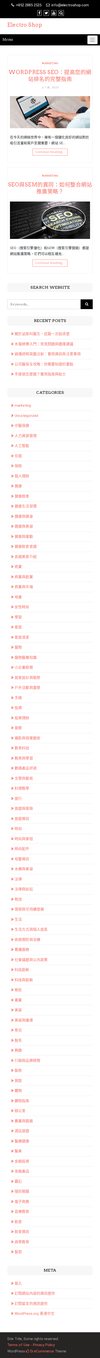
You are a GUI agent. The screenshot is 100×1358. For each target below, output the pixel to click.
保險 (18, 466)
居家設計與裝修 (27, 677)
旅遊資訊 (22, 819)
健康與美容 (24, 526)
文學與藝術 (24, 778)
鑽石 (18, 1181)
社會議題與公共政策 (31, 960)
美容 (18, 1010)
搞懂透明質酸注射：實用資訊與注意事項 (48, 354)
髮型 (18, 1252)
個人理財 (22, 476)
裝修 (18, 1070)
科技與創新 (24, 980)
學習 (18, 617)
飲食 (18, 1222)
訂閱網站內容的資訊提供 (35, 1293)
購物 (18, 1090)
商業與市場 (24, 587)
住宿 (18, 456)
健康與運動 (24, 536)
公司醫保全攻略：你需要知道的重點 (44, 364)
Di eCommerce (41, 1351)
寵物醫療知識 (26, 657)
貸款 (18, 1081)
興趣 (18, 1050)
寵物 (18, 647)
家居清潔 (22, 637)
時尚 (18, 829)
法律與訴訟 (24, 889)
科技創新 (22, 970)
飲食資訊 (22, 1232)
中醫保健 (22, 425)
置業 (18, 1000)
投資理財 (22, 718)
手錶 (18, 698)
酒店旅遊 (22, 1131)
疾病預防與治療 (27, 939)
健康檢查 (22, 496)
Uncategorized (26, 415)
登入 (18, 1283)
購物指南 (22, 1101)
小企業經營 (24, 667)
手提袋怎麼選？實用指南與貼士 (40, 374)
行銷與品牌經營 (27, 1060)
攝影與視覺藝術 (27, 738)
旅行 (18, 798)
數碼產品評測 (26, 768)
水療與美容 (24, 869)
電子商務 (22, 1201)
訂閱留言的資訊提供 (31, 1303)
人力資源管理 (26, 436)
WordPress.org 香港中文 (34, 1313)
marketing (50, 63)
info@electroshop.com (70, 5)
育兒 (18, 1030)
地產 (18, 597)
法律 (18, 879)
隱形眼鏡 (22, 1191)
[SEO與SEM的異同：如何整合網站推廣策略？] (50, 220)
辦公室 (20, 1111)
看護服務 (22, 949)
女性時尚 (22, 607)
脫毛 (18, 1040)
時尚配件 (22, 849)
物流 (18, 899)
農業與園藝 (24, 1121)
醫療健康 (22, 1141)
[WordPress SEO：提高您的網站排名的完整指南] (50, 112)
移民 (18, 990)
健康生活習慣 (26, 506)
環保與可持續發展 (29, 909)
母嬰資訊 (22, 859)
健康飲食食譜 (26, 546)
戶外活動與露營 (27, 687)
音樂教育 (22, 1211)
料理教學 (22, 788)
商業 (18, 567)
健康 (18, 486)
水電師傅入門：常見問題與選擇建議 (44, 344)
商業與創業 (24, 577)
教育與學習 (24, 758)
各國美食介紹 (26, 557)
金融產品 (22, 1171)
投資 (18, 708)
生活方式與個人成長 (31, 929)
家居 (18, 627)
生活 (18, 919)
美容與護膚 (24, 1020)
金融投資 (22, 1161)
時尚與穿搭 (24, 839)
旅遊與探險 (24, 808)
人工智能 (22, 446)
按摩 (18, 728)
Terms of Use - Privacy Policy (31, 1345)
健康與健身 (24, 516)
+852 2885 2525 (29, 5)
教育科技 (22, 748)
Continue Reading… (50, 152)
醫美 (18, 1151)
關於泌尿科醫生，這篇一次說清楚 (42, 334)
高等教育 (22, 1242)
